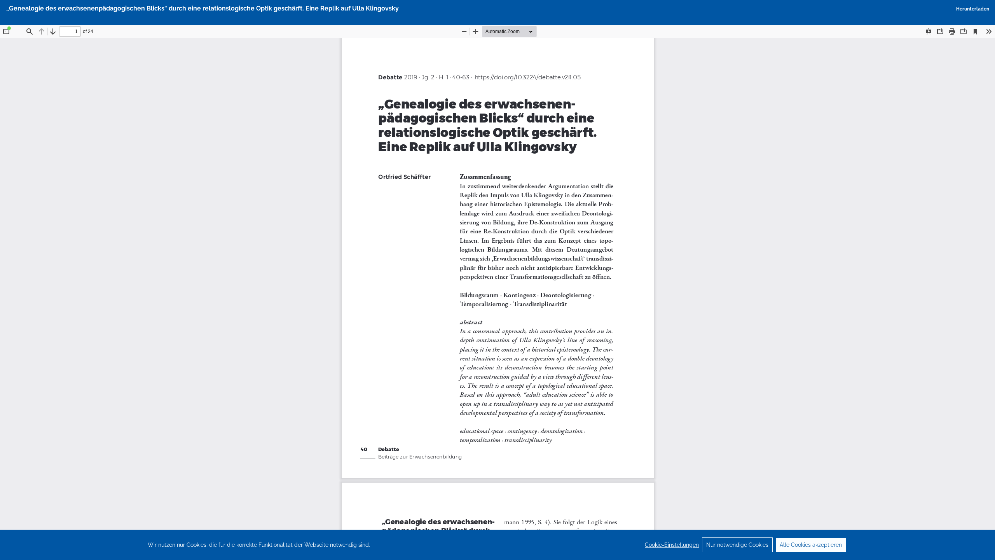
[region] (497, 545)
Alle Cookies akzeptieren (811, 545)
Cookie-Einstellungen (672, 545)
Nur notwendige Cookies (737, 545)
